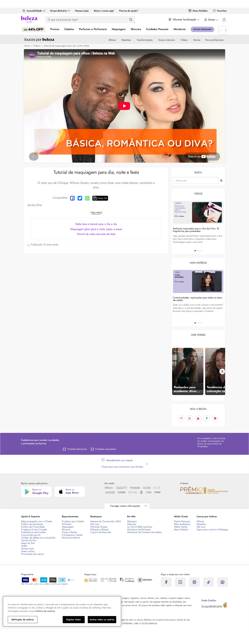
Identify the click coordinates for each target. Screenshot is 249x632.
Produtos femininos (77, 449)
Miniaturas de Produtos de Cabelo (144, 532)
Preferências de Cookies (33, 532)
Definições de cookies (23, 619)
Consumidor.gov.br (31, 535)
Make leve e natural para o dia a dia (96, 224)
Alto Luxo (94, 524)
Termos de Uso (28, 540)
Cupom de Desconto (100, 532)
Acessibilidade (34, 10)
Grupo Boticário (58, 10)
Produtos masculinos (105, 449)
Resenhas (126, 40)
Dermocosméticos (71, 537)
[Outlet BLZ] (202, 29)
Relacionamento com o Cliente (36, 521)
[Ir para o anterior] (221, 30)
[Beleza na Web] (29, 19)
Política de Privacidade (33, 526)
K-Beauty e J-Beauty (99, 529)
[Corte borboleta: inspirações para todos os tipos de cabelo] (198, 281)
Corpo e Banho (69, 532)
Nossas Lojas (82, 10)
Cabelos (69, 29)
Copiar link (102, 198)
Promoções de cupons (32, 554)
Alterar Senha (180, 526)
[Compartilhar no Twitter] (79, 198)
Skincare (136, 29)
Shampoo (132, 521)
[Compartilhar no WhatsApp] (87, 198)
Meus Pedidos (200, 10)
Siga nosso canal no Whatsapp (212, 529)
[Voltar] (174, 371)
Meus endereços (182, 524)
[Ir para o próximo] (225, 30)
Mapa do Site (28, 543)
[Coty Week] (33, 29)
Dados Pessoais (182, 521)
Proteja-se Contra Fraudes (34, 529)
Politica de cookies (45, 611)
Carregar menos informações (125, 506)
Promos (54, 29)
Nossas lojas (27, 548)
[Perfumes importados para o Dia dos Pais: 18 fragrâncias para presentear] (198, 212)
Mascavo (131, 524)
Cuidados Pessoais (157, 29)
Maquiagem (119, 29)
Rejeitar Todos (73, 619)
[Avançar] (222, 371)
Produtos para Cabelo (73, 521)
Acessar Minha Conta (211, 19)
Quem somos (28, 551)
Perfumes (66, 524)
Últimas (112, 40)
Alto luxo (201, 526)
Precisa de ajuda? (128, 10)
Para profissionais (214, 40)
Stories (196, 40)
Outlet (24, 545)
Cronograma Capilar (72, 535)
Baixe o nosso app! (104, 10)
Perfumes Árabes (98, 526)
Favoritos (221, 10)
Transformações (145, 40)
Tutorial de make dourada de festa (96, 234)
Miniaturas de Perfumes (139, 529)
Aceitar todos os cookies (102, 619)
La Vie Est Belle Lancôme (139, 526)
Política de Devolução (32, 524)
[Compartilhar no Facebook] (72, 198)
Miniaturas (179, 29)
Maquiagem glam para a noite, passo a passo (96, 229)
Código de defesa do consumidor (38, 537)
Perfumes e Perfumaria (93, 29)
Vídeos (184, 40)
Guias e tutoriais (166, 40)
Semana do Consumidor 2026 (105, 521)
